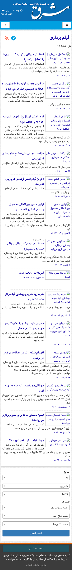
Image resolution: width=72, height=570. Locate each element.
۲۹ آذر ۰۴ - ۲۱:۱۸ (62, 145)
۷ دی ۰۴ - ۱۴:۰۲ (63, 108)
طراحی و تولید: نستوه (36, 565)
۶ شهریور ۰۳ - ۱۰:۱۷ (61, 265)
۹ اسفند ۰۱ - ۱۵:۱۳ (62, 345)
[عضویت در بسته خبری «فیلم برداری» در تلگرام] (13, 38)
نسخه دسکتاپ (36, 548)
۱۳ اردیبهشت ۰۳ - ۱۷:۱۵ (33, 277)
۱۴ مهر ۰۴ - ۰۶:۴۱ (62, 171)
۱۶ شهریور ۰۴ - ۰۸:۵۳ (60, 233)
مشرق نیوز (42, 9)
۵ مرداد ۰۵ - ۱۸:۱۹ (62, 76)
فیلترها (66, 502)
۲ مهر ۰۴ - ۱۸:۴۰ (62, 196)
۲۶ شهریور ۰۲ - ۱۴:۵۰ (60, 315)
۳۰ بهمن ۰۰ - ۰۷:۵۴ (61, 432)
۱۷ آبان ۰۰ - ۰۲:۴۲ (62, 460)
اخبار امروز (36, 533)
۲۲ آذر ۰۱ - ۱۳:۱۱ (63, 377)
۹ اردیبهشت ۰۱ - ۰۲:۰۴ (60, 407)
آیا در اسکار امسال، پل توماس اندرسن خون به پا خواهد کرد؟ (23, 119)
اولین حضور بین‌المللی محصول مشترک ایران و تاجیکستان (26, 207)
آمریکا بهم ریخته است (31, 272)
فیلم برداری (60, 37)
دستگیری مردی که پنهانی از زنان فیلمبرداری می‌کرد (25, 246)
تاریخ (67, 472)
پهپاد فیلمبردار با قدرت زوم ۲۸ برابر (23, 440)
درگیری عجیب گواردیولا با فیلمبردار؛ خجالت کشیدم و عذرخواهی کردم (23, 86)
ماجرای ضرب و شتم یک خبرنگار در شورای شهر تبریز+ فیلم (24, 326)
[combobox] (36, 477)
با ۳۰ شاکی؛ (38, 240)
